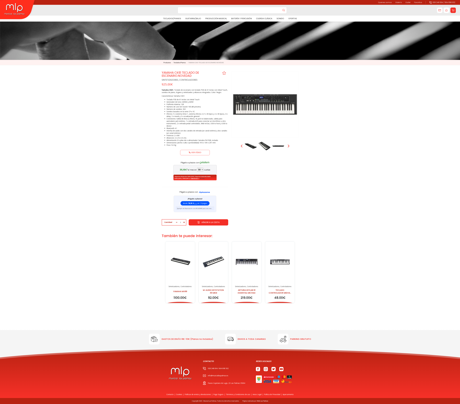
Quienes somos (385, 2)
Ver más (202, 178)
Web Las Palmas (262, 401)
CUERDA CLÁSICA (264, 18)
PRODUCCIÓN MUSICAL (216, 18)
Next (288, 146)
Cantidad (168, 222)
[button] (453, 10)
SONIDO (280, 18)
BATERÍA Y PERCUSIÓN (241, 18)
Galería (398, 2)
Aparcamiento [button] (288, 394)
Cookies (179, 394)
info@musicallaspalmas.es (218, 375)
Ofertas (292, 18)
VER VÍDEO (196, 152)
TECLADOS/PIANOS (172, 18)
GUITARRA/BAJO (193, 18)
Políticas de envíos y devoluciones (198, 394)
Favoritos (418, 2)
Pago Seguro (218, 394)
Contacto (170, 394)
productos (167, 62)
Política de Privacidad (272, 394)
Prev (242, 146)
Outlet (408, 2)
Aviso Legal (257, 394)
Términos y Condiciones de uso (238, 394)
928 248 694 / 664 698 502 (444, 2)
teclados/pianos (180, 62)
